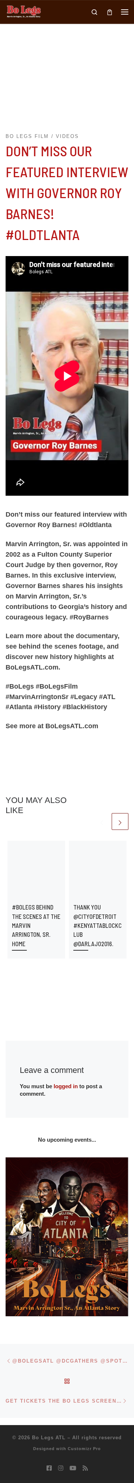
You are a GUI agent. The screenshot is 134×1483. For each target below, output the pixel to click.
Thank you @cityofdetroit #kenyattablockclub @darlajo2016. (97, 925)
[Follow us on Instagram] (60, 1468)
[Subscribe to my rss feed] (85, 1468)
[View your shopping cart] (109, 11)
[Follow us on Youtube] (73, 1468)
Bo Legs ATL (49, 1437)
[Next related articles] (120, 821)
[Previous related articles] (101, 821)
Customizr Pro (84, 1448)
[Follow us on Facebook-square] (49, 1468)
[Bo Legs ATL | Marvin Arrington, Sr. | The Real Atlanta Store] (23, 11)
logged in (66, 1086)
